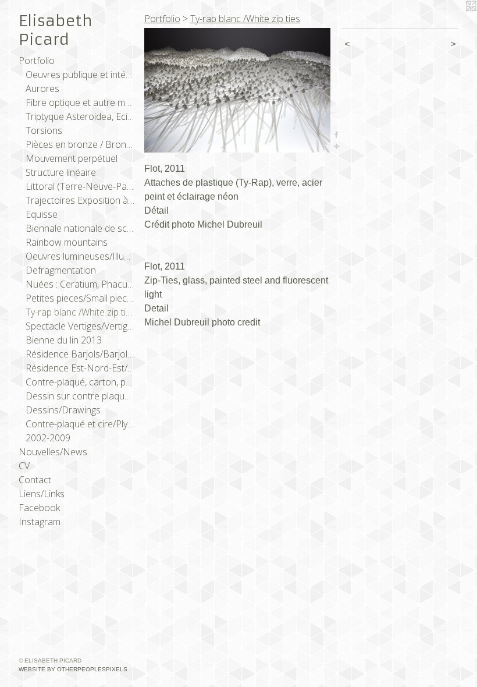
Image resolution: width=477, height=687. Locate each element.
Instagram (39, 521)
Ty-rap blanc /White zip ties (80, 312)
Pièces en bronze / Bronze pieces (80, 144)
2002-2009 (48, 437)
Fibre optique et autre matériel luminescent (80, 102)
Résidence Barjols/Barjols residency (80, 354)
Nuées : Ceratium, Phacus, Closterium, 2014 (80, 284)
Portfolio (37, 60)
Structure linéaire (61, 172)
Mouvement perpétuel (72, 158)
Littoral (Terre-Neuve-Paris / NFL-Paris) (80, 186)
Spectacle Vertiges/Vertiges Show (80, 326)
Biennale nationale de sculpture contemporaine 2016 (80, 228)
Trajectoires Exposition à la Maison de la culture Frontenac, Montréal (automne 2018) (80, 200)
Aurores (42, 88)
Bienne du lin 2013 (64, 340)
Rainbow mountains (67, 242)
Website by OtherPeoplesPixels (73, 669)
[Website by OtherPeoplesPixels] (453, 23)
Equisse (42, 214)
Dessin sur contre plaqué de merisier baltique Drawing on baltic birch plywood (80, 395)
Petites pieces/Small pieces (80, 298)
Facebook (39, 507)
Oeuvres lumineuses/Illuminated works (80, 256)
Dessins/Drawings (63, 409)
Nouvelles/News (53, 451)
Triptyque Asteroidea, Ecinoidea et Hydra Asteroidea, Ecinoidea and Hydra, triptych (80, 116)
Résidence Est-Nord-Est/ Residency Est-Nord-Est (80, 368)
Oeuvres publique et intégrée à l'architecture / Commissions (80, 74)
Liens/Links (42, 493)
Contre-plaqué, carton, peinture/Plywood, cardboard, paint (80, 382)
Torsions (44, 130)
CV (24, 465)
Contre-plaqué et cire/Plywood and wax (80, 423)
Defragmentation (61, 270)
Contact (35, 479)
